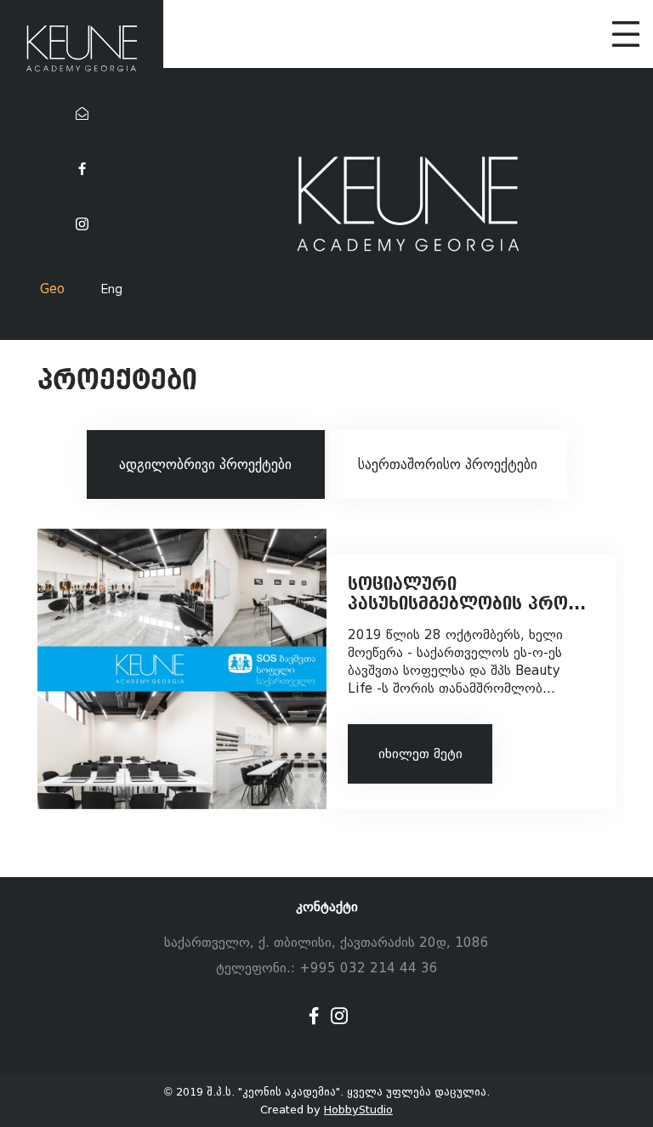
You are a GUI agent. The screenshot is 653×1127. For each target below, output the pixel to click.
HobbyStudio (358, 1109)
